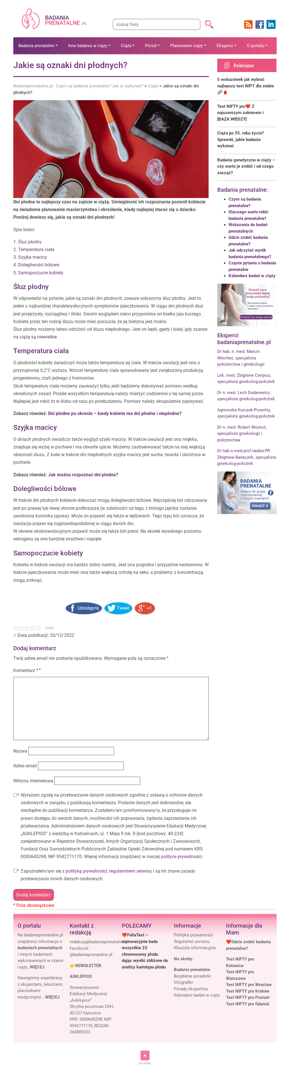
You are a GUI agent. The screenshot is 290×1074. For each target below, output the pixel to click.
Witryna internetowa (33, 781)
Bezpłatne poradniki (192, 976)
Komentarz (25, 670)
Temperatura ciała (36, 249)
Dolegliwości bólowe (38, 265)
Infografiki (183, 982)
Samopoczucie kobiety (40, 272)
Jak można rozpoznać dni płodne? (83, 474)
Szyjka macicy (32, 257)
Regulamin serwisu (192, 941)
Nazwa (20, 751)
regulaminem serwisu (130, 871)
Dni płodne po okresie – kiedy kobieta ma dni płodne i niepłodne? (115, 413)
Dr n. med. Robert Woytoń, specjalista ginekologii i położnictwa (241, 434)
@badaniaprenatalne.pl (91, 954)
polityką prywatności (86, 871)
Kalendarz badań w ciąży (252, 275)
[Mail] (99, 941)
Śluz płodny (30, 242)
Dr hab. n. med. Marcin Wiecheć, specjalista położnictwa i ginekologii (241, 358)
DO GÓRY (145, 1063)
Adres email (25, 765)
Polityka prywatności (193, 935)
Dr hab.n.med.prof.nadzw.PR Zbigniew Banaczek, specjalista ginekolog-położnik (246, 457)
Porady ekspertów (191, 988)
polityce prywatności (181, 856)
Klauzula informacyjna (195, 947)
